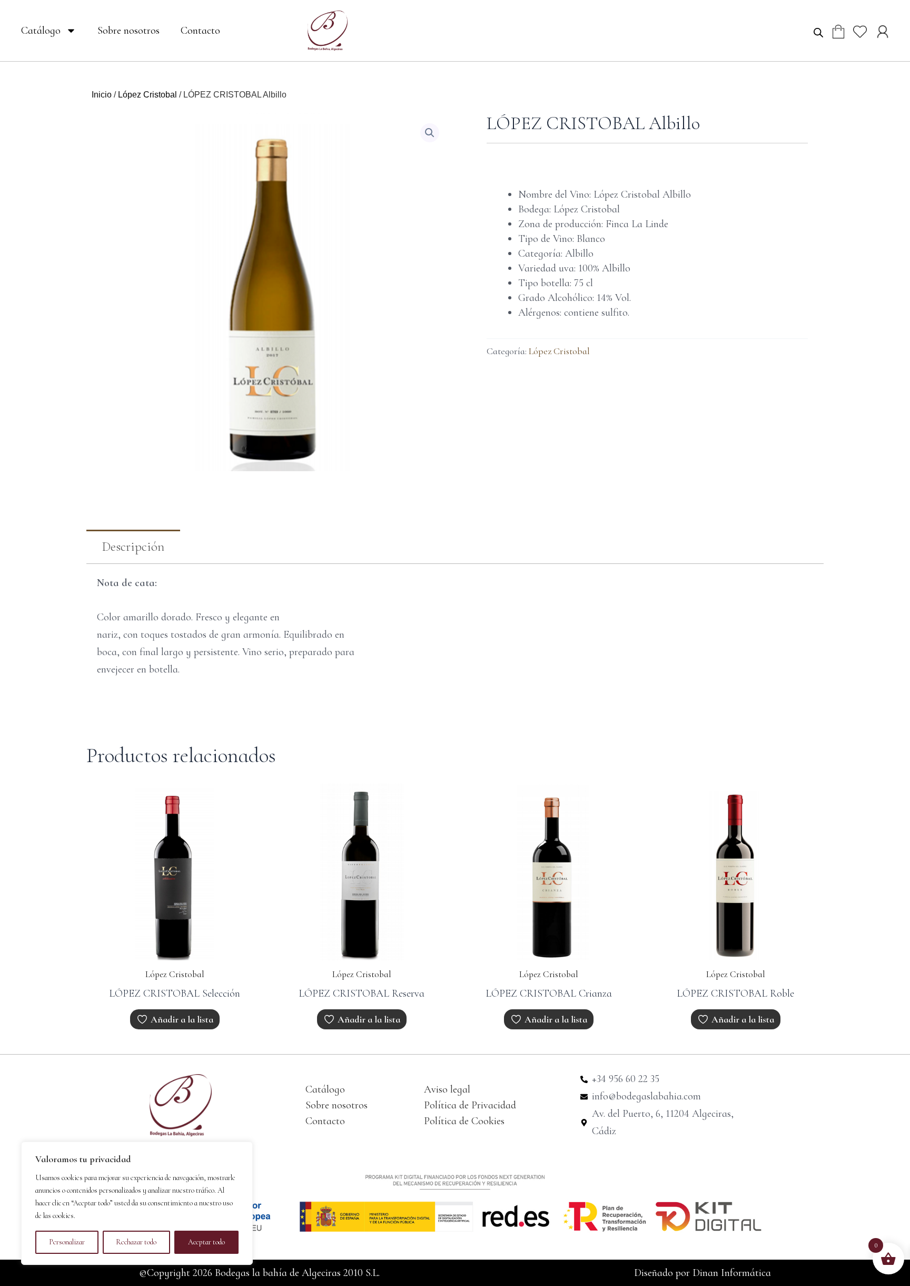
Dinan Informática (732, 1272)
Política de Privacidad (470, 1105)
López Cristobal (147, 94)
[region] (137, 1203)
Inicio (102, 94)
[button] (429, 132)
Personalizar (67, 1242)
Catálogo (41, 30)
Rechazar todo (136, 1242)
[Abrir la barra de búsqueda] (818, 32)
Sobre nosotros (128, 30)
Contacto (200, 30)
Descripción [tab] (133, 546)
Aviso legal (447, 1089)
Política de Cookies (464, 1121)
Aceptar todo (206, 1242)
